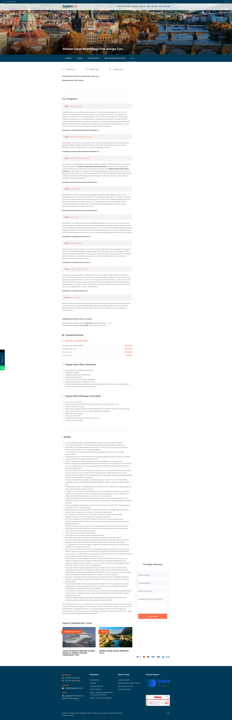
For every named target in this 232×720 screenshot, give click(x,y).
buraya (75, 563)
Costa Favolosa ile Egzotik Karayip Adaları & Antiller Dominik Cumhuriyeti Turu (79, 653)
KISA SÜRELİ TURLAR (125, 686)
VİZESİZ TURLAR (123, 680)
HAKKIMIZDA (95, 680)
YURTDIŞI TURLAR (138, 6)
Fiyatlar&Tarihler (93, 58)
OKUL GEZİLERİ (95, 689)
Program (80, 58)
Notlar (133, 58)
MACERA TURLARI (124, 689)
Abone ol (35, 714)
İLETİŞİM (93, 683)
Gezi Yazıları (164, 6)
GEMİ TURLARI (152, 6)
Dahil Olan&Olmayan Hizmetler (115, 58)
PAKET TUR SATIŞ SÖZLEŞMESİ (100, 698)
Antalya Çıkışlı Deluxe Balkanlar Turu (114, 652)
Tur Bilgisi (68, 58)
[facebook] (225, 1)
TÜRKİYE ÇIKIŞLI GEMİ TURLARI (129, 683)
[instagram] (227, 1)
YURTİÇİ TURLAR (123, 6)
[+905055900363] (2, 368)
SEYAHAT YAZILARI (96, 686)
